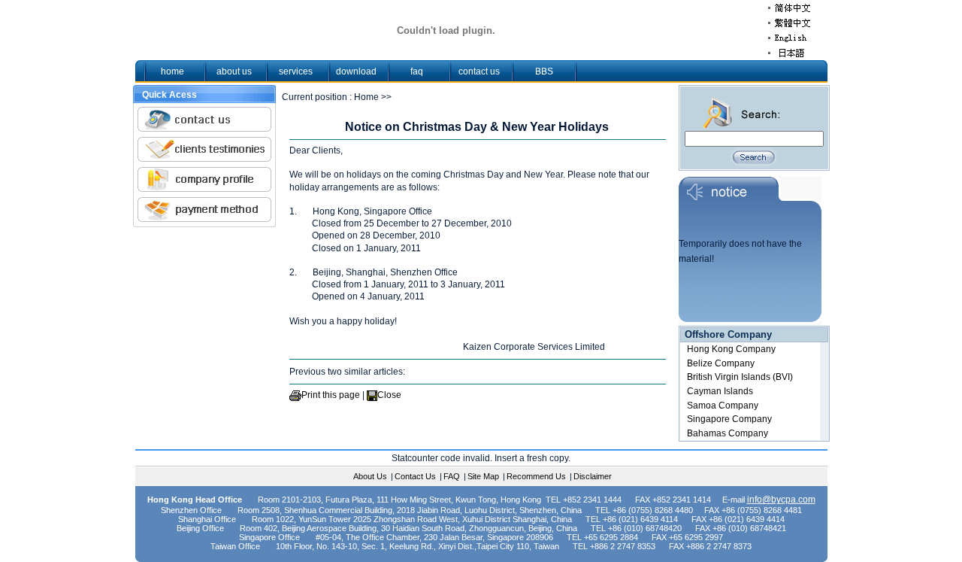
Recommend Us (536, 476)
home (172, 71)
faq (416, 71)
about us (234, 71)
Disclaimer (592, 476)
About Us (370, 476)
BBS (544, 71)
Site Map (483, 476)
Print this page (330, 395)
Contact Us (415, 476)
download (356, 71)
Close (389, 395)
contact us (479, 71)
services (296, 71)
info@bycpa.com (781, 499)
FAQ (451, 476)
